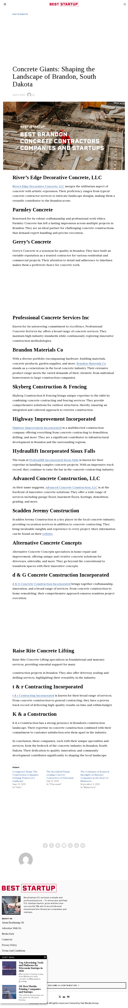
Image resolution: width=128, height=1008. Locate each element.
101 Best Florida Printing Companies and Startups (30, 989)
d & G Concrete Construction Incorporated (41, 584)
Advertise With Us (11, 928)
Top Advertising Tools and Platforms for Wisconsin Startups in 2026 (31, 966)
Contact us (7, 939)
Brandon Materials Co (91, 363)
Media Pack (8, 933)
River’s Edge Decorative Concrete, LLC (38, 186)
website (47, 534)
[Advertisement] (64, 40)
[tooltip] (45, 845)
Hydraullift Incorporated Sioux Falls (54, 460)
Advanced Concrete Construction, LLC (71, 487)
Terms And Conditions (13, 950)
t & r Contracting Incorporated (33, 695)
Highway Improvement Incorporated (37, 428)
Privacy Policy (9, 945)
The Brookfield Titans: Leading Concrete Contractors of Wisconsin (60, 774)
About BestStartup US (13, 922)
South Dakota (20, 14)
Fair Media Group (89, 1003)
